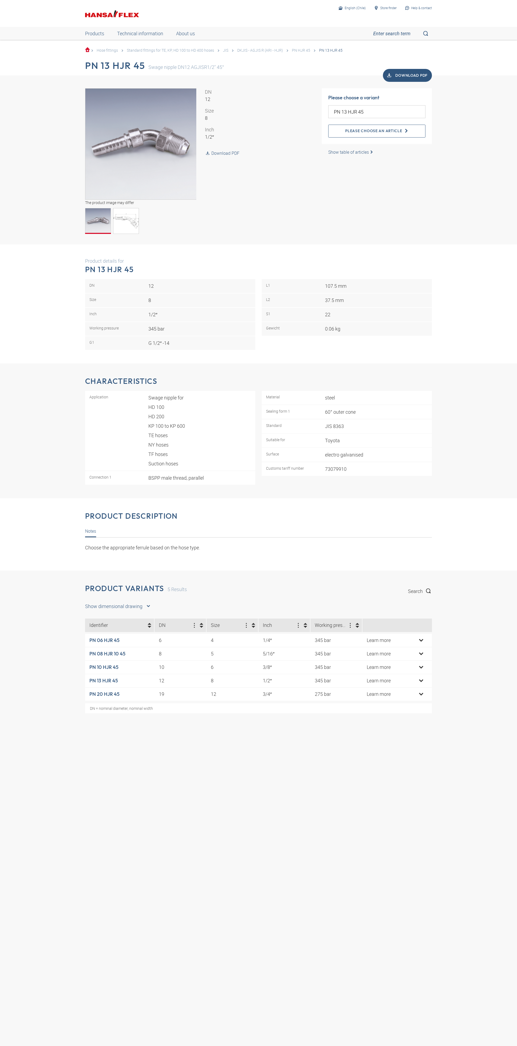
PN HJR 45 (301, 50)
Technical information (140, 33)
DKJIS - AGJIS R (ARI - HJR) (260, 50)
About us (185, 33)
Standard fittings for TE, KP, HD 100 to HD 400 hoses (170, 50)
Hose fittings (107, 50)
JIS (225, 50)
